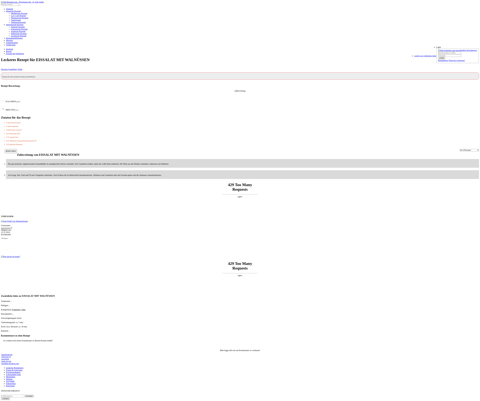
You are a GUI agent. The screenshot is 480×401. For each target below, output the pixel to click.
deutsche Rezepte (18, 27)
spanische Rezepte (18, 31)
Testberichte (11, 45)
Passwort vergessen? (457, 60)
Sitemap (9, 379)
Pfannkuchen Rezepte (19, 18)
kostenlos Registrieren (14, 368)
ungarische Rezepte (18, 36)
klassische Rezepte (13, 11)
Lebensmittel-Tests (13, 375)
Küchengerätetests (13, 372)
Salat (23, 310)
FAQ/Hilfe (10, 381)
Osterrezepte (16, 20)
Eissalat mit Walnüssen (15, 54)
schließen (5, 399)
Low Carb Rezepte (18, 16)
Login (438, 47)
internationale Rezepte (15, 25)
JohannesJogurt (5, 228)
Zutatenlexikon (12, 43)
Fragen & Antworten (14, 370)
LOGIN (441, 58)
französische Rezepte (19, 29)
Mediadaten (10, 377)
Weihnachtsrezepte (18, 22)
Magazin (9, 40)
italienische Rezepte (19, 34)
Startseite (9, 9)
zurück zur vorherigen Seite (425, 56)
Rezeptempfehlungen (14, 38)
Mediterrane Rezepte (19, 13)
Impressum (10, 386)
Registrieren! (443, 60)
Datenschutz (11, 384)
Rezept (9, 51)
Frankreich (16, 310)
